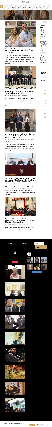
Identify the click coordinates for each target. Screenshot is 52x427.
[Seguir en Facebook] (26, 417)
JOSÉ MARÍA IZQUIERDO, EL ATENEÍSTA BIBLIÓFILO (43, 31)
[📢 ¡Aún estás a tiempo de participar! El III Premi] (44, 267)
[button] (1, 6)
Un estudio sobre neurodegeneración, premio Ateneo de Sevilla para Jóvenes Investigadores (20, 50)
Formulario (31, 7)
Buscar (45, 22)
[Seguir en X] (22, 417)
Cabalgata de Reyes (43, 52)
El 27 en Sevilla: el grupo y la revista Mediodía (45, 94)
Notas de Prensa (17, 52)
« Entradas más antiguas (10, 236)
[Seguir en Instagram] (24, 417)
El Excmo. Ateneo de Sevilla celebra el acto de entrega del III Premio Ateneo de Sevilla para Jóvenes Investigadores (20, 135)
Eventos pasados (17, 95)
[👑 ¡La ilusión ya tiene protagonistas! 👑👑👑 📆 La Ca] (37, 267)
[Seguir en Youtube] (28, 417)
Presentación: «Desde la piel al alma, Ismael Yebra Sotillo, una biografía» (19, 92)
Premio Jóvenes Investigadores (42, 66)
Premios (22, 52)
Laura (8, 52)
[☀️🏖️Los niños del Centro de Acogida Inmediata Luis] (44, 260)
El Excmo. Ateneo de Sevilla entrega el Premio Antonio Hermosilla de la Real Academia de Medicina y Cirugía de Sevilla (20, 220)
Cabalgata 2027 (42, 50)
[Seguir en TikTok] (30, 417)
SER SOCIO (39, 243)
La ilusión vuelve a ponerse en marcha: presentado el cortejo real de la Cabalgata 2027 (43, 44)
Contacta (38, 7)
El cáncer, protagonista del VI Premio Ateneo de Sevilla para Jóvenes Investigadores (43, 58)
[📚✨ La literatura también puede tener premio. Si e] (37, 260)
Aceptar (32, 424)
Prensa (24, 7)
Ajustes (45, 424)
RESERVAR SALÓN (39, 246)
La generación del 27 (16, 7)
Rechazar (39, 424)
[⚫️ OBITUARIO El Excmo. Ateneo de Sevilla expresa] (30, 260)
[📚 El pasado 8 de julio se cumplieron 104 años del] (30, 267)
